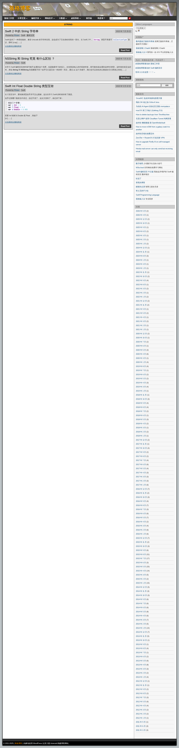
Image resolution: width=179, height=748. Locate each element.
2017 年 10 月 (141, 448)
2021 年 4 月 (141, 317)
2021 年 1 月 (141, 329)
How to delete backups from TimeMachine (152, 114)
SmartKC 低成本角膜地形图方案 (149, 98)
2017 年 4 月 (141, 473)
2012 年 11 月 (141, 685)
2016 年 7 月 (141, 509)
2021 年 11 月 (141, 305)
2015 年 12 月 (141, 538)
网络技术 (49, 18)
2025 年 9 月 (141, 227)
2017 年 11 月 (141, 444)
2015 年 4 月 (141, 571)
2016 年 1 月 (141, 534)
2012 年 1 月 (141, 718)
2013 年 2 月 (141, 673)
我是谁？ (101, 18)
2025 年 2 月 (141, 239)
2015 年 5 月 (141, 567)
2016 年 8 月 (141, 505)
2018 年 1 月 (141, 436)
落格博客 (20, 8)
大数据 (62, 18)
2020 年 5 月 (141, 350)
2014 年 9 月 (141, 599)
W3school (140, 167)
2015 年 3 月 (141, 575)
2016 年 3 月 (141, 526)
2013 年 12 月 (141, 632)
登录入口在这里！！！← (145, 72)
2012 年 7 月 (141, 697)
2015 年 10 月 (141, 546)
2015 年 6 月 (141, 563)
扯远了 (138, 178)
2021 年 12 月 (141, 301)
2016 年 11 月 (141, 493)
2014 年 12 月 (141, 587)
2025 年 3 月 (141, 235)
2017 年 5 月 (141, 468)
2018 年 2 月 (141, 432)
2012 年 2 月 (141, 714)
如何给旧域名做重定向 (145, 134)
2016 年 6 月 (141, 513)
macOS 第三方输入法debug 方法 (149, 110)
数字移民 (139, 163)
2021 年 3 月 (141, 321)
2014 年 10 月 (141, 595)
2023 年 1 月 (141, 268)
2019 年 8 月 (141, 366)
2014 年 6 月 (141, 607)
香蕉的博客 (140, 182)
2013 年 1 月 (141, 677)
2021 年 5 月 (141, 313)
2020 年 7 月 (141, 342)
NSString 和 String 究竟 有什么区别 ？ (30, 58)
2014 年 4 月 (141, 616)
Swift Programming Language (147, 195)
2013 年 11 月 (141, 636)
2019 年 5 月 (141, 378)
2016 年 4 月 (141, 522)
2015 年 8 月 (141, 554)
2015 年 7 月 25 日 (123, 31)
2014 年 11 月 (141, 591)
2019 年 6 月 (141, 374)
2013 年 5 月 (141, 661)
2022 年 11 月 (141, 272)
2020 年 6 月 (141, 346)
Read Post (125, 50)
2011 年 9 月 (141, 722)
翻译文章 (30, 35)
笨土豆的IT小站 (142, 191)
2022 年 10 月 (141, 276)
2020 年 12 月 (141, 334)
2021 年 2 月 (141, 325)
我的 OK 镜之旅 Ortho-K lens (147, 102)
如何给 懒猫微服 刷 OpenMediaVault (150, 123)
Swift (23, 35)
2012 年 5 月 (141, 702)
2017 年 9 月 (141, 452)
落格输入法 (140, 199)
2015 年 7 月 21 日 (123, 59)
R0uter (16, 35)
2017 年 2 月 (141, 481)
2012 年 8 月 (141, 693)
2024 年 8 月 (141, 256)
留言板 (89, 18)
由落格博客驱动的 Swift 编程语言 (148, 68)
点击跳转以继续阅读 (13, 46)
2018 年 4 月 (141, 424)
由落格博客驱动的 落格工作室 (147, 64)
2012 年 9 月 (141, 689)
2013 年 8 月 (141, 648)
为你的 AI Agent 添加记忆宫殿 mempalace (153, 106)
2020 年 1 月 (141, 362)
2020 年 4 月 (141, 354)
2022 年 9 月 (141, 280)
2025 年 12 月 (141, 219)
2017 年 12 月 (141, 440)
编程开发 (35, 18)
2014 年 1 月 (141, 628)
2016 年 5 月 (141, 517)
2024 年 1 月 (141, 260)
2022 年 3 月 (141, 289)
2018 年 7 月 (141, 411)
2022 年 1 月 (141, 297)
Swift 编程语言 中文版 (145, 172)
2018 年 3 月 (141, 428)
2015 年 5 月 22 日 (123, 86)
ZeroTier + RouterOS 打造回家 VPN (150, 138)
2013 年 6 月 (141, 656)
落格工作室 (9, 18)
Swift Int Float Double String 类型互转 (29, 86)
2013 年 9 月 (141, 644)
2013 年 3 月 (141, 669)
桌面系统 (75, 18)
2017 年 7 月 (141, 460)
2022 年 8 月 (141, 285)
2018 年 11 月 (141, 395)
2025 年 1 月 (141, 244)
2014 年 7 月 (141, 603)
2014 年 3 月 (141, 620)
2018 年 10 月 (141, 399)
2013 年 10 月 (141, 640)
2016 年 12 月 (141, 489)
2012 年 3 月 (141, 710)
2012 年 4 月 (141, 706)
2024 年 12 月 (141, 248)
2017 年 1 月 (141, 485)
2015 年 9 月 (141, 550)
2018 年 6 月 (141, 415)
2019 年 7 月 (141, 370)
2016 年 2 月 (141, 530)
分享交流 (21, 18)
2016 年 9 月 (141, 501)
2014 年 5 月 (141, 612)
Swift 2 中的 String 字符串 (21, 31)
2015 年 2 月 (141, 579)
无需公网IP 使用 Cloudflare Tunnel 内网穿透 (153, 119)
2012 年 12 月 (141, 681)
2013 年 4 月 (141, 665)
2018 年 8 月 (141, 407)
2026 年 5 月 (141, 211)
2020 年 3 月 (141, 358)
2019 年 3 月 (141, 387)
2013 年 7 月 (141, 652)
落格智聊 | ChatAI (143, 48)
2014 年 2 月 (141, 624)
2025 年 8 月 (141, 231)
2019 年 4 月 (141, 383)
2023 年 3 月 (141, 264)
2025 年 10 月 (141, 223)
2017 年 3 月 (141, 477)
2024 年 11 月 (141, 252)
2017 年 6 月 (141, 464)
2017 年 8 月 (141, 456)
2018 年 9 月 (141, 403)
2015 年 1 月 (141, 583)
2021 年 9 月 (141, 309)
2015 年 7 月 (141, 558)
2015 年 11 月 (141, 542)
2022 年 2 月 (141, 293)
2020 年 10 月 (141, 338)
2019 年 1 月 (141, 391)
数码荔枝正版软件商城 (145, 41)
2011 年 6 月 (141, 726)
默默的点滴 (140, 187)
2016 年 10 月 (141, 497)
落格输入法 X (141, 52)
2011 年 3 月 (141, 730)
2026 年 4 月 (141, 215)
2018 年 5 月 (141, 419)
